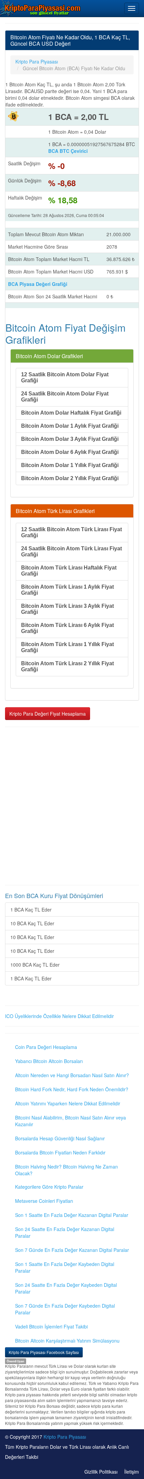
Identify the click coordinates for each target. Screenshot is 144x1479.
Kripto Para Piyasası (65, 1436)
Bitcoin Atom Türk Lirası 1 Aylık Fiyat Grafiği (67, 590)
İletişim (131, 1471)
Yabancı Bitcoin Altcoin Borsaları (49, 1061)
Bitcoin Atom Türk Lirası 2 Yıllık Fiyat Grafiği (67, 666)
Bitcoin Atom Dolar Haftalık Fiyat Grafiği (71, 413)
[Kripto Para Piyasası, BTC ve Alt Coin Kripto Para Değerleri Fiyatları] (40, 8)
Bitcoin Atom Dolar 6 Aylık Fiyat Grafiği (70, 452)
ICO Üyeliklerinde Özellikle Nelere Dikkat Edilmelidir (59, 1016)
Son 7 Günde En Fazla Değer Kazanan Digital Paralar (72, 1249)
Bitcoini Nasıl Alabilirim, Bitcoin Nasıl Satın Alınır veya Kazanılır (70, 1121)
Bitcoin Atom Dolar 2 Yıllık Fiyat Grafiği (70, 478)
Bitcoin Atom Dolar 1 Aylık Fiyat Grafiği (70, 426)
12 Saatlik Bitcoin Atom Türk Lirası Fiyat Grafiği (71, 532)
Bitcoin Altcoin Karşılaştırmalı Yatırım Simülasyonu (67, 1340)
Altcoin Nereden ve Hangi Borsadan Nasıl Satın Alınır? (72, 1075)
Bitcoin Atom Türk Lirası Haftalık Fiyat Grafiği (69, 571)
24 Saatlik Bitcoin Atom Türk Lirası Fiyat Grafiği (71, 551)
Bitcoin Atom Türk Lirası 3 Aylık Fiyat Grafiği (67, 609)
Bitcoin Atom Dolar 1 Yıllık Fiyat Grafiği (70, 465)
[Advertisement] (72, 806)
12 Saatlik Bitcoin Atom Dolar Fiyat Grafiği (65, 377)
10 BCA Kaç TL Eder (32, 923)
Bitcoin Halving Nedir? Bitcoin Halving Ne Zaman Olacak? (66, 1170)
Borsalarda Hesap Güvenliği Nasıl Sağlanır (60, 1138)
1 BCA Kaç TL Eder (31, 909)
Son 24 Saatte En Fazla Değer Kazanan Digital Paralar (64, 1232)
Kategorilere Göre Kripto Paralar (49, 1186)
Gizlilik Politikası (101, 1471)
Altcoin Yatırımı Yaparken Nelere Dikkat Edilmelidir (67, 1103)
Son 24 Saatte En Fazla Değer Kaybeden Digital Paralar (66, 1288)
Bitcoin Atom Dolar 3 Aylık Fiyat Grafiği (70, 439)
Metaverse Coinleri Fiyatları (44, 1200)
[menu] (131, 8)
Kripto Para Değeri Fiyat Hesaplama (47, 713)
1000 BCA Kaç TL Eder (35, 964)
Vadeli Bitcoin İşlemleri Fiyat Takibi (51, 1326)
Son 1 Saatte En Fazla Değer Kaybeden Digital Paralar (64, 1267)
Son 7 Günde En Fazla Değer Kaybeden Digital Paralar (65, 1309)
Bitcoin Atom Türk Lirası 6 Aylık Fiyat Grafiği (67, 628)
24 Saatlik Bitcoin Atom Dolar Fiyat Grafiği (65, 397)
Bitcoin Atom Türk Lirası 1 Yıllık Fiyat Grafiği (67, 647)
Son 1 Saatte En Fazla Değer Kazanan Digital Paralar (71, 1215)
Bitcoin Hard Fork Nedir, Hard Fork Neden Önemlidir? (71, 1089)
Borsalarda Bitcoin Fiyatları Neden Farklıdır (60, 1152)
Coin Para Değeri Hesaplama (46, 1047)
